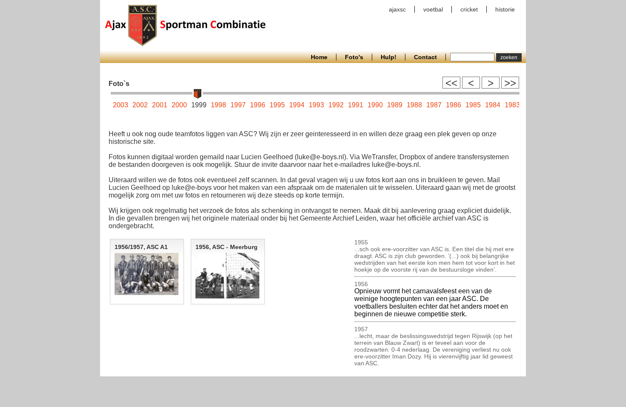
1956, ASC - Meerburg (226, 247)
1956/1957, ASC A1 (141, 247)
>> (510, 83)
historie (505, 9)
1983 (512, 105)
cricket (469, 9)
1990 (375, 105)
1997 (238, 105)
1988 (414, 105)
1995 (277, 105)
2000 (179, 105)
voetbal (433, 9)
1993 (316, 105)
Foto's (354, 57)
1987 (434, 105)
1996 (257, 105)
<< (451, 83)
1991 (355, 105)
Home (319, 57)
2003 (120, 105)
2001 (159, 105)
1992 (336, 105)
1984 (492, 105)
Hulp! (388, 57)
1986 (453, 105)
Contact (425, 57)
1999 (199, 105)
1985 (473, 105)
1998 (218, 105)
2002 (140, 105)
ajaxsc (397, 9)
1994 (296, 105)
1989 (394, 105)
